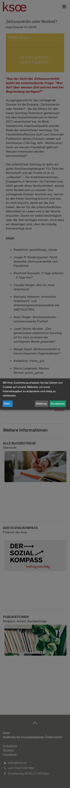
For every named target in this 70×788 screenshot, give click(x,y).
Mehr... (8, 403)
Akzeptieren (58, 403)
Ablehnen (41, 403)
